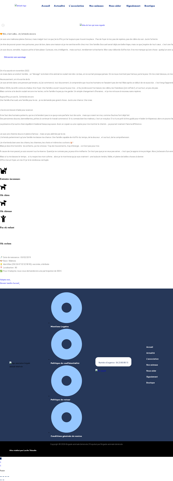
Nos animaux (96, 5)
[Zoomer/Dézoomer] (1, 476)
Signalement (133, 5)
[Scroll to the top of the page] (0, 458)
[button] (77, 6)
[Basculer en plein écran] (3, 476)
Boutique (149, 5)
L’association (76, 5)
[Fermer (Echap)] (8, 476)
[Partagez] (6, 476)
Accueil (45, 5)
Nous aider (115, 5)
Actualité (59, 5)
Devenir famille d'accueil (9, 283)
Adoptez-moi (5, 280)
